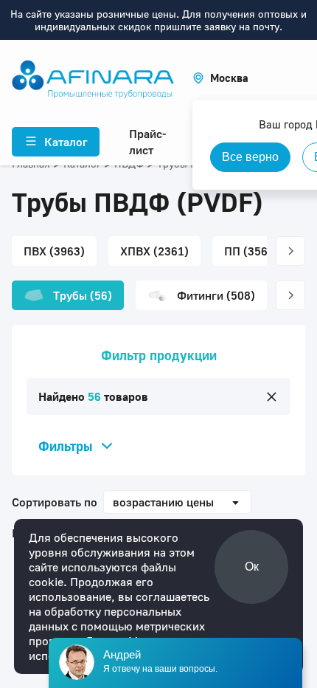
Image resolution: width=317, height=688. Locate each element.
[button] (220, 78)
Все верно (250, 157)
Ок (252, 566)
